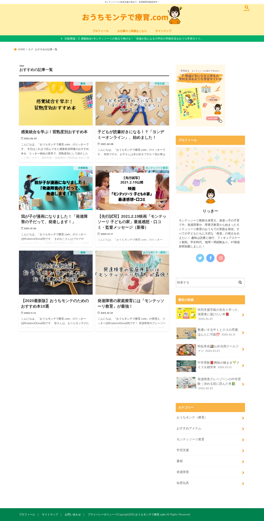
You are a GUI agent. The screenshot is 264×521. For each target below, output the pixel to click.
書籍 (180, 461)
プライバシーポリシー (101, 514)
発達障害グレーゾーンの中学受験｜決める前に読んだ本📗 (219, 384)
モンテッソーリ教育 (190, 439)
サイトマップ (163, 30)
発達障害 (183, 472)
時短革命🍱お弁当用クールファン (218, 349)
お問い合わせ (73, 514)
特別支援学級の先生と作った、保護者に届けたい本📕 (219, 314)
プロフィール (101, 30)
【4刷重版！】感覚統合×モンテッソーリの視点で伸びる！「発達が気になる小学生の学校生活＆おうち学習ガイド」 (133, 38)
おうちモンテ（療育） (192, 417)
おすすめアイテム (189, 428)
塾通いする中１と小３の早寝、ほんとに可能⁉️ (219, 332)
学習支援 (183, 450)
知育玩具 (183, 483)
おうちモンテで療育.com (150, 514)
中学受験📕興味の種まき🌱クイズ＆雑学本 (218, 365)
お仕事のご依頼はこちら (132, 30)
